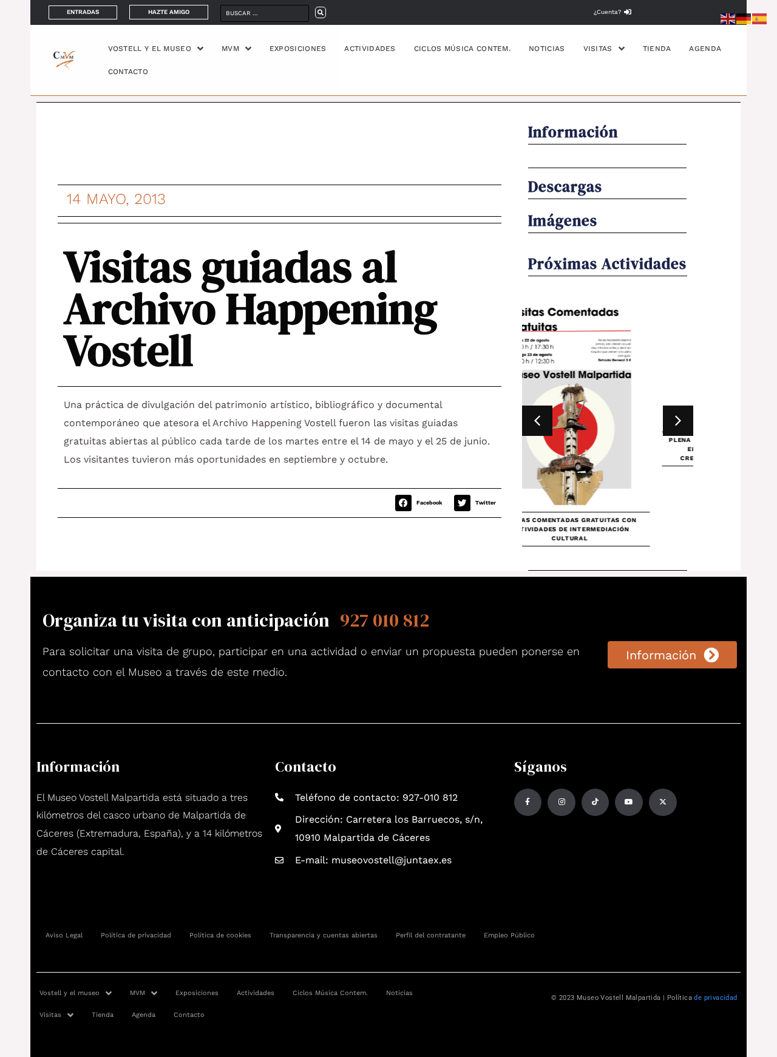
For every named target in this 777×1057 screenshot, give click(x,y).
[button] (421, 503)
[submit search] (320, 12)
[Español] (760, 18)
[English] (728, 18)
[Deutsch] (744, 18)
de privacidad (715, 998)
